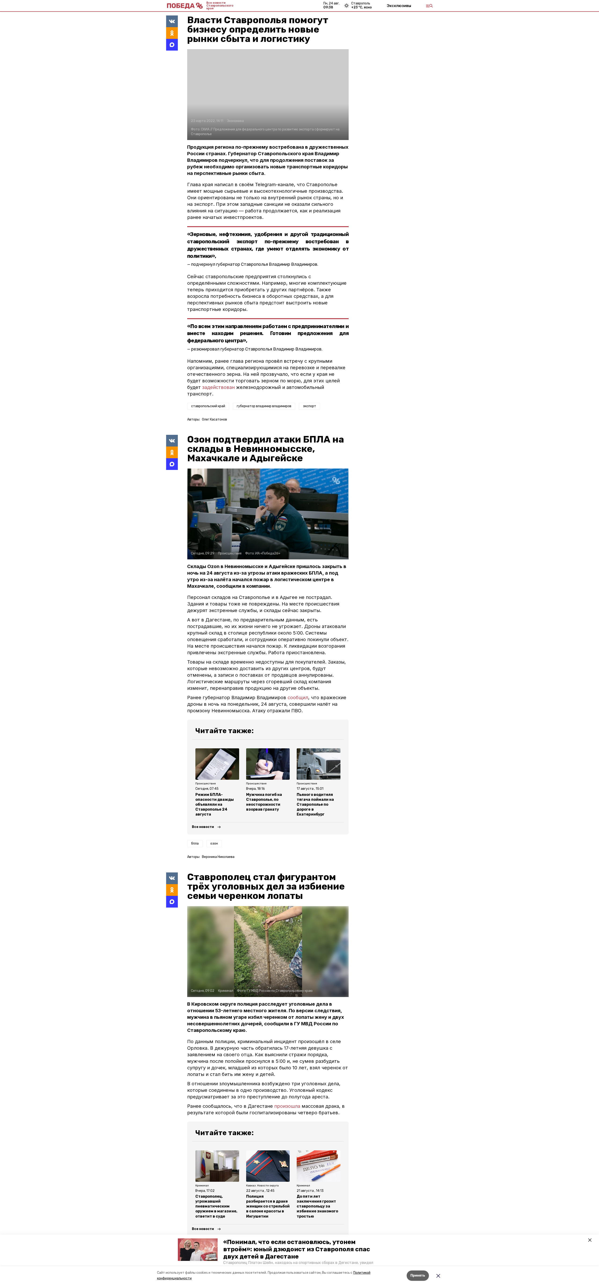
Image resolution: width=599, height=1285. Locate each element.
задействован (218, 387)
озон (214, 844)
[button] (198, 1249)
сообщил (298, 697)
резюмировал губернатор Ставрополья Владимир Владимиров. (256, 349)
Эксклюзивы (399, 5)
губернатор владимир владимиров (264, 406)
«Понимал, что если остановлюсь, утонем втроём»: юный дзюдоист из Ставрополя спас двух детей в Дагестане (296, 1249)
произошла (287, 1106)
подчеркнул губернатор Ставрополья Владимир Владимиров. (254, 264)
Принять (417, 1276)
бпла (195, 844)
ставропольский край (208, 406)
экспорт (309, 406)
